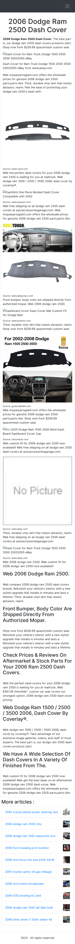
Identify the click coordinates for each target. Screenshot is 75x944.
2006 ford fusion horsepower (24, 883)
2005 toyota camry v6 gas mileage (28, 871)
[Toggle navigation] (67, 6)
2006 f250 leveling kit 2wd (23, 895)
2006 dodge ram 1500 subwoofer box (30, 836)
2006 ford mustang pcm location (27, 848)
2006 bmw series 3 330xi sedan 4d (28, 919)
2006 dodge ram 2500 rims (23, 824)
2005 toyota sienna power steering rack (31, 812)
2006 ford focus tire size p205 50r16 (29, 859)
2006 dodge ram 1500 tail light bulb (29, 907)
